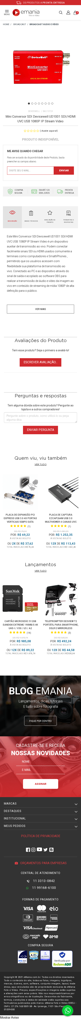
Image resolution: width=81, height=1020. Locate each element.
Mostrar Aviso (9, 1017)
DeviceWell (34, 111)
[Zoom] (40, 72)
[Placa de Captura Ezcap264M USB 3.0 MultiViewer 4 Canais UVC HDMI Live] (60, 492)
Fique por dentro (40, 720)
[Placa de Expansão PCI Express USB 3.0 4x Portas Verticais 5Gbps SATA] (20, 492)
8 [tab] (52, 103)
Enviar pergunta (40, 430)
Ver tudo (41, 464)
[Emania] (26, 12)
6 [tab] (46, 103)
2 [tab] (32, 103)
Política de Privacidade (40, 836)
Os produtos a (43, 2)
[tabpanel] (40, 72)
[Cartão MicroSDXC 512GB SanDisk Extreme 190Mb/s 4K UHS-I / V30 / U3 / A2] (20, 599)
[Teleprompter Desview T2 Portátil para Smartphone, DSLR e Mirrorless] (60, 599)
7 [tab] (49, 103)
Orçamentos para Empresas (43, 863)
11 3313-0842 (43, 881)
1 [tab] (29, 103)
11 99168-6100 (43, 888)
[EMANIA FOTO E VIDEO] (6, 24)
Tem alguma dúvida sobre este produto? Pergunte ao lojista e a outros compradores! (40, 407)
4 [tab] (39, 103)
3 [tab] (36, 103)
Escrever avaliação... (40, 362)
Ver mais (40, 309)
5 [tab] (42, 103)
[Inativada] (22, 957)
